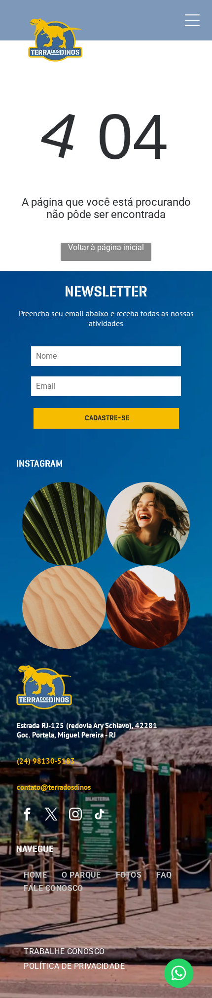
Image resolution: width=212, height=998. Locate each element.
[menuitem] (35, 874)
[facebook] (27, 815)
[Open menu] (192, 20)
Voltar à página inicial (106, 247)
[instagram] (75, 815)
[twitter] (51, 815)
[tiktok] (99, 815)
